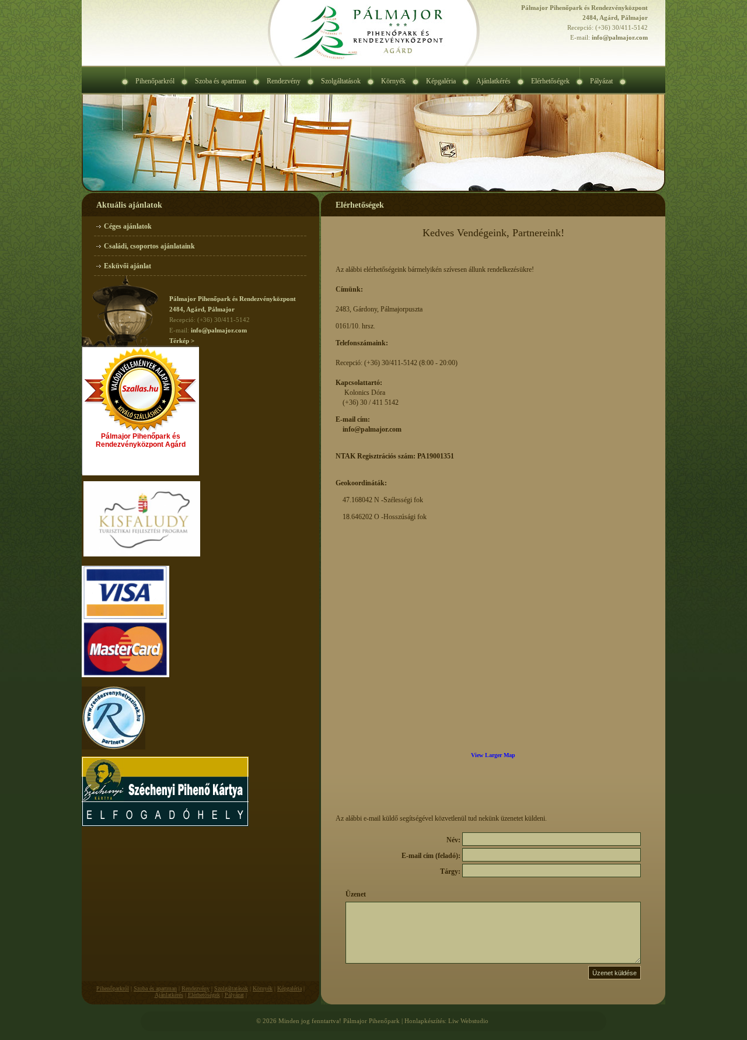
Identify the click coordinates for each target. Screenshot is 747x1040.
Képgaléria (289, 988)
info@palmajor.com (620, 37)
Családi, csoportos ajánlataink (149, 246)
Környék (263, 988)
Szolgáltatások (231, 988)
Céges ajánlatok (128, 226)
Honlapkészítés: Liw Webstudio (446, 1020)
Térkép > (181, 340)
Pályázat (234, 995)
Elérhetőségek (204, 995)
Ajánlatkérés (169, 995)
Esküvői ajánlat (127, 266)
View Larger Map (493, 755)
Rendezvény (195, 988)
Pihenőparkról (112, 988)
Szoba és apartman (155, 988)
